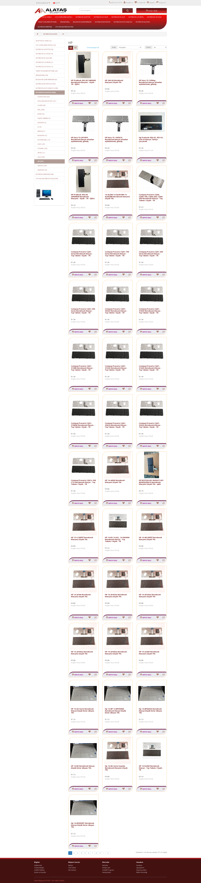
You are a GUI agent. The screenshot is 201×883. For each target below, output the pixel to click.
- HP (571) (40, 161)
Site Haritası (72, 870)
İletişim (70, 865)
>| (108, 853)
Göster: (148, 47)
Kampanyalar (106, 872)
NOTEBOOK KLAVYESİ (143, 22)
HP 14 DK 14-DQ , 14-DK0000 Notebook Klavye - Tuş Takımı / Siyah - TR (117, 539)
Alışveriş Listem (141, 870)
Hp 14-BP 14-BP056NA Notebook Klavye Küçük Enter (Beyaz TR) (115, 711)
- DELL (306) (40, 110)
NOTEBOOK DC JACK (118, 17)
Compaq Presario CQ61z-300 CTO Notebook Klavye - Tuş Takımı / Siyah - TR (83, 482)
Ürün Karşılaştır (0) (93, 48)
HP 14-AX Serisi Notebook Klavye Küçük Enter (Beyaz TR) (82, 711)
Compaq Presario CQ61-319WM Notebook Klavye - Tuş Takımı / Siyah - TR (82, 425)
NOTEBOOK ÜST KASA (154, 17)
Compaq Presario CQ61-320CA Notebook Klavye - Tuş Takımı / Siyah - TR (116, 425)
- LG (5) (38, 127)
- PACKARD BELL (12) (43, 140)
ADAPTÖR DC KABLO (45, 17)
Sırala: (114, 47)
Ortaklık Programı (108, 870)
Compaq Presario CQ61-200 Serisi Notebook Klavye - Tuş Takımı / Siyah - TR (151, 254)
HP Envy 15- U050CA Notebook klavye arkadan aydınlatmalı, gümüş (116, 139)
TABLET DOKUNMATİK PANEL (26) (46, 71)
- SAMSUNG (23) (41, 170)
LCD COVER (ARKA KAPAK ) (63, 17)
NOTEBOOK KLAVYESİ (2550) (46, 92)
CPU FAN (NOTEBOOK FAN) (64, 27)
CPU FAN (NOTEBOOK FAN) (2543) (47, 179)
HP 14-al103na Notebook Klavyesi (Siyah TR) (116, 595)
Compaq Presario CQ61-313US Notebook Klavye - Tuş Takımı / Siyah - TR (116, 368)
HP (63, 34)
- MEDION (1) (40, 131)
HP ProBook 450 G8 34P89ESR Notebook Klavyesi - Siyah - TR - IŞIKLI (83, 196)
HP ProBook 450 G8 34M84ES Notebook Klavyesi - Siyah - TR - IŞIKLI (83, 82)
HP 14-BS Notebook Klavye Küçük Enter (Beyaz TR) (83, 767)
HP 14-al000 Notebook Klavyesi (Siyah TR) (115, 481)
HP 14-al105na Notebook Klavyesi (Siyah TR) (82, 652)
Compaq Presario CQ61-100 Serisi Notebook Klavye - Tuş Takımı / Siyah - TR (117, 254)
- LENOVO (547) (41, 166)
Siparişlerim (140, 868)
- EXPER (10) (40, 114)
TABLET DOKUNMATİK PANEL (47, 22)
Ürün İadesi (72, 868)
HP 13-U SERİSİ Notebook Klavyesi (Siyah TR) (82, 538)
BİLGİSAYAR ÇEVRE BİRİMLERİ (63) (46, 80)
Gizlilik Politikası (39, 870)
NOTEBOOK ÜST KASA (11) (44, 67)
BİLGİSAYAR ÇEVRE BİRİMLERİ (82, 22)
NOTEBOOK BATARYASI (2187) (45, 84)
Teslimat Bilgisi (39, 868)
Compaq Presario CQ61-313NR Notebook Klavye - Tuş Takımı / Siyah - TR (82, 368)
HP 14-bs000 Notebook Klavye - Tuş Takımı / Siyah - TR (151, 768)
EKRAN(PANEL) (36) (42, 75)
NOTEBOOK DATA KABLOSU (123, 22)
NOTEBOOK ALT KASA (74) (44, 54)
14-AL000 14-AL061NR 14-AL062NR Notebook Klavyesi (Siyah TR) (117, 196)
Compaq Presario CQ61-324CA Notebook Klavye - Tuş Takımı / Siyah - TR (150, 425)
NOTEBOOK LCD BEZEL (136, 17)
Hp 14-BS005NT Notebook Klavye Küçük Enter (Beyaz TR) (82, 825)
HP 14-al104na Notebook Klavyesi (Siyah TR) (150, 595)
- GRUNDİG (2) (41, 123)
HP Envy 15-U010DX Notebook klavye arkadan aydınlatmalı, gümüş (82, 139)
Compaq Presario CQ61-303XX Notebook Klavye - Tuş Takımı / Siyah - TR (116, 311)
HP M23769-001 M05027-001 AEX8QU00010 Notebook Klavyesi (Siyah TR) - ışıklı (151, 482)
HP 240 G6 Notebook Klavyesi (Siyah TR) (114, 81)
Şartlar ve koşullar (40, 872)
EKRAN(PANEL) (65, 22)
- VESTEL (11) (40, 153)
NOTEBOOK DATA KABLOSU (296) (47, 88)
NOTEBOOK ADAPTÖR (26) (44, 49)
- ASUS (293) (40, 157)
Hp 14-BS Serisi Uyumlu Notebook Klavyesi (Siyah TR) (116, 768)
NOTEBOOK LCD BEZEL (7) (44, 62)
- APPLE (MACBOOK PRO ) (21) (46, 101)
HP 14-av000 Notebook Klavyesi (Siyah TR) (149, 652)
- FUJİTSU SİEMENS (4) (43, 118)
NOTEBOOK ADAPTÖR (83, 17)
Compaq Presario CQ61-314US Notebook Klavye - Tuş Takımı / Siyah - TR (150, 368)
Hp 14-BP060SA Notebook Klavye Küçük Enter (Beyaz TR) (150, 711)
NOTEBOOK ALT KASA (101, 17)
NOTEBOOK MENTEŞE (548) (44, 174)
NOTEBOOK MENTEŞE (45, 27)
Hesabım (139, 865)
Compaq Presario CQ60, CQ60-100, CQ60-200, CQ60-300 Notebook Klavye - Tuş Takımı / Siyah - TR (151, 197)
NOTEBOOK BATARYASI (102, 22)
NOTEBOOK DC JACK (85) (44, 58)
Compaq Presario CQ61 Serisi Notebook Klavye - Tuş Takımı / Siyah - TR (82, 254)
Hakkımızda (38, 865)
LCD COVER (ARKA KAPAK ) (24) (46, 45)
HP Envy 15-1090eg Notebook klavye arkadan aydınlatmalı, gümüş (150, 82)
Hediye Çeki (106, 868)
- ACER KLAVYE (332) (43, 97)
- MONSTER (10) (41, 135)
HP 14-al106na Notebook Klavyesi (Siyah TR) (116, 652)
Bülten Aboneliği (141, 872)
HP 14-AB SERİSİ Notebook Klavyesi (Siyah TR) (150, 538)
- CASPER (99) (40, 105)
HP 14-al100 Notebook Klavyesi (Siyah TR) (81, 595)
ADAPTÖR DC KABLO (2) (43, 41)
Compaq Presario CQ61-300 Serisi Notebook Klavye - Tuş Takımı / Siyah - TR (83, 311)
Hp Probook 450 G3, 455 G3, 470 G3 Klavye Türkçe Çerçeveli (151, 139)
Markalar (105, 865)
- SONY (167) (40, 144)
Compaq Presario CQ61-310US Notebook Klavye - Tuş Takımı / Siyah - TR (150, 311)
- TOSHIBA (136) (41, 148)
